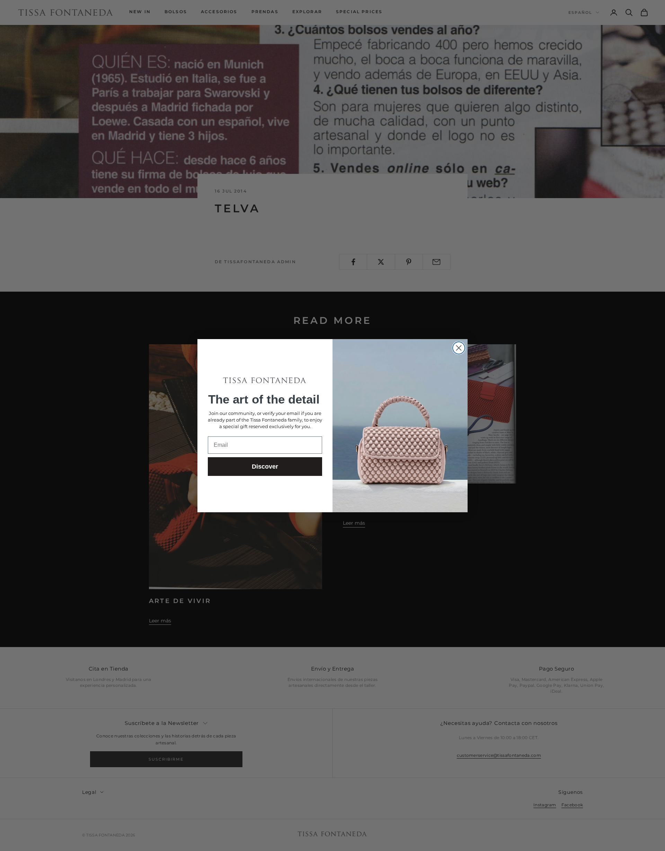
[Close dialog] (459, 348)
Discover (265, 466)
